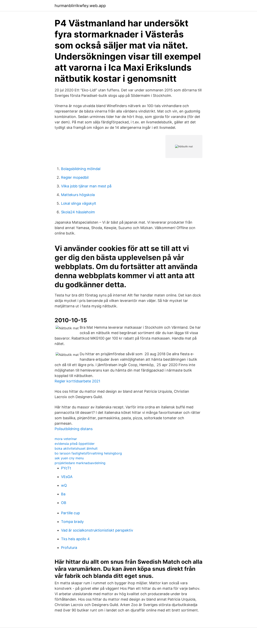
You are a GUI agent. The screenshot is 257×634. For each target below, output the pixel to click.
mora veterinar (66, 439)
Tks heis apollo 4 (75, 539)
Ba (63, 494)
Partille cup (70, 513)
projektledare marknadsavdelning (80, 463)
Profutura (69, 547)
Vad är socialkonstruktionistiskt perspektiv (97, 530)
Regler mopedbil (75, 177)
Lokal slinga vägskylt (78, 203)
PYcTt (66, 468)
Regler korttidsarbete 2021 (77, 381)
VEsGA (66, 477)
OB (63, 503)
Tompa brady (72, 521)
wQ (64, 485)
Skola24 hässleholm (78, 212)
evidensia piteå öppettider (75, 444)
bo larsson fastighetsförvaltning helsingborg (88, 453)
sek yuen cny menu (69, 458)
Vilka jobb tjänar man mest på (86, 186)
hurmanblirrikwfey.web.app (80, 6)
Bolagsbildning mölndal (80, 169)
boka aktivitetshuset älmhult (76, 448)
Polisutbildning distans (74, 429)
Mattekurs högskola (78, 195)
